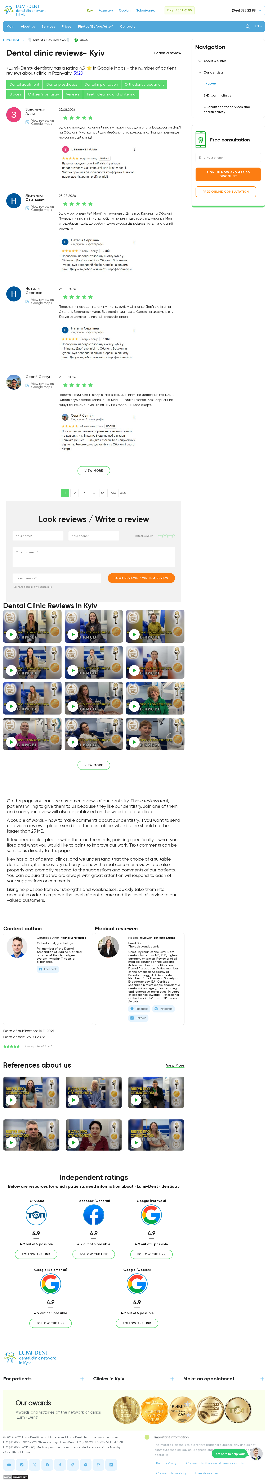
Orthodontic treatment (144, 84)
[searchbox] (45, 578)
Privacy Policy (166, 1463)
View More (175, 1065)
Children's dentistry (43, 94)
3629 (78, 73)
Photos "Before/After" (95, 26)
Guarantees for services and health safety (227, 109)
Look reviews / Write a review (141, 578)
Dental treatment (24, 84)
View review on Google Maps (42, 122)
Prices (66, 26)
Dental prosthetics (61, 84)
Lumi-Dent (11, 40)
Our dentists (214, 72)
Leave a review (167, 53)
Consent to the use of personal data (215, 1463)
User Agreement (208, 1473)
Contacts (127, 26)
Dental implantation (101, 84)
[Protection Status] (63, 1477)
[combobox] (57, 578)
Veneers (73, 94)
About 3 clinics (215, 61)
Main (10, 26)
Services (48, 26)
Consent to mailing (171, 1473)
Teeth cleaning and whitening (110, 94)
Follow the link (36, 1254)
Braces (15, 94)
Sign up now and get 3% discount (228, 174)
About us (28, 26)
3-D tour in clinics (217, 95)
